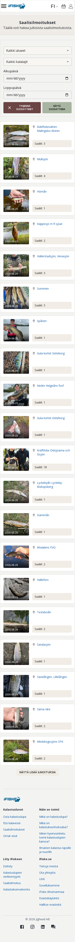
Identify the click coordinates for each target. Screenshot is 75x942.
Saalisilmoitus (12, 883)
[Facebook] (22, 927)
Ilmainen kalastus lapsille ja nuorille (55, 850)
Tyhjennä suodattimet (24, 107)
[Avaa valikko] (3, 6)
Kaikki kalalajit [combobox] (17, 62)
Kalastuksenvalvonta (16, 889)
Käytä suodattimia (57, 107)
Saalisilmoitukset (14, 829)
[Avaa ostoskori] (63, 6)
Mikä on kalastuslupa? (53, 817)
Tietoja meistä (48, 866)
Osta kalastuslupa (14, 817)
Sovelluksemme (49, 885)
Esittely (7, 866)
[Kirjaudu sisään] (70, 7)
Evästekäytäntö (49, 898)
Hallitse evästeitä (50, 904)
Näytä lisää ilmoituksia (37, 772)
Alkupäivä (10, 71)
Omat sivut (10, 836)
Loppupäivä (12, 87)
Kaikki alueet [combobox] (15, 50)
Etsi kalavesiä (11, 823)
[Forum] (53, 927)
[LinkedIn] (43, 927)
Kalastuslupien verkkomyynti (12, 874)
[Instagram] (32, 927)
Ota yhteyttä (47, 872)
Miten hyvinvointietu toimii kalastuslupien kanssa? (52, 837)
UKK (42, 879)
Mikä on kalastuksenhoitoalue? (53, 825)
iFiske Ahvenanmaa (51, 892)
